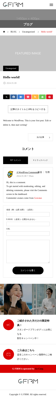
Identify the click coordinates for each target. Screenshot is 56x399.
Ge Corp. (39, 369)
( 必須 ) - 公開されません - (21, 219)
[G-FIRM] (13, 4)
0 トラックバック (40, 160)
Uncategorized (11, 68)
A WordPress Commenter (27, 172)
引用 (47, 172)
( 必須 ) (19, 210)
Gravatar (38, 198)
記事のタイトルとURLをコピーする (28, 109)
